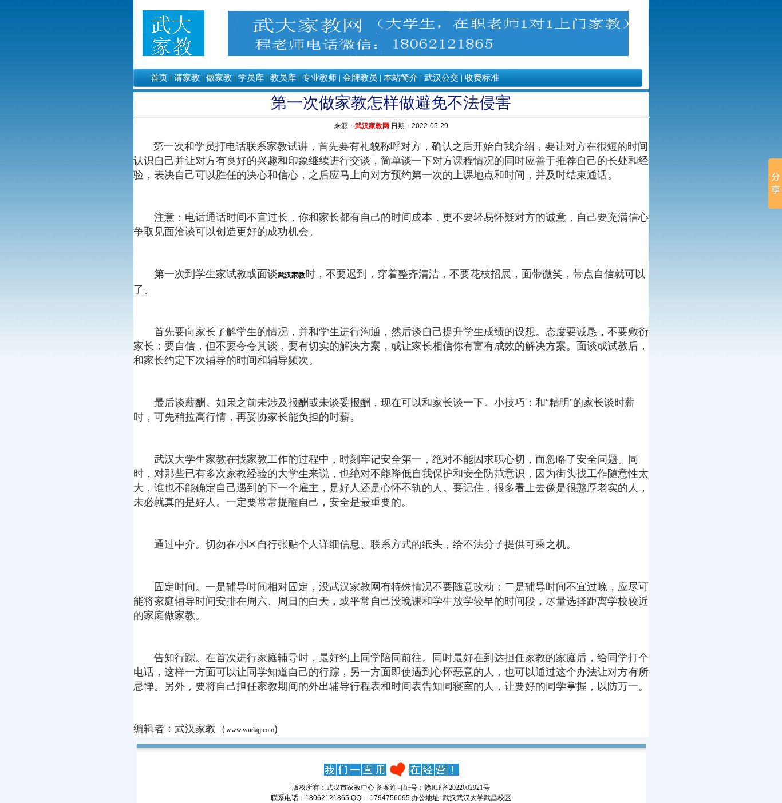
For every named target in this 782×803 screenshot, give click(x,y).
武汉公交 (441, 77)
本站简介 (401, 77)
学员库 (251, 77)
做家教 (219, 77)
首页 (159, 77)
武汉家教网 (372, 126)
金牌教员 (360, 77)
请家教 (187, 77)
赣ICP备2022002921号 (457, 788)
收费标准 (482, 77)
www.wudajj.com (250, 730)
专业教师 (319, 77)
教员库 (283, 77)
